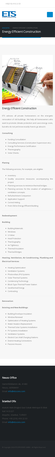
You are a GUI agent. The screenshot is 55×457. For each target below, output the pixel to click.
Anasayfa (5, 28)
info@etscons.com (16, 391)
